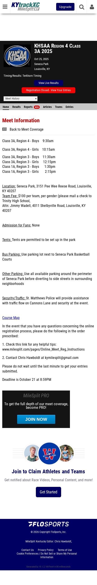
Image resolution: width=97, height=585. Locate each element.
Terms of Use (65, 550)
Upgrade (65, 7)
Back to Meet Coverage (27, 129)
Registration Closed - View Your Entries (48, 90)
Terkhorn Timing (32, 75)
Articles (47, 107)
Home (6, 107)
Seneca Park (41, 64)
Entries (69, 107)
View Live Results (49, 83)
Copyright (44, 532)
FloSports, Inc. (58, 532)
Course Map (11, 318)
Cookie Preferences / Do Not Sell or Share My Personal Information (47, 555)
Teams (58, 107)
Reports (31, 107)
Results (16, 107)
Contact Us (27, 550)
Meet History (12, 98)
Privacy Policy (45, 550)
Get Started (48, 492)
